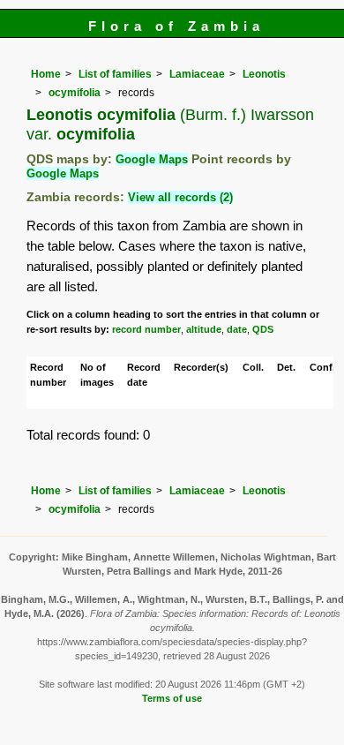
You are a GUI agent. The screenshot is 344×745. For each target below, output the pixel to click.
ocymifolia (75, 93)
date (237, 329)
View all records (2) (180, 197)
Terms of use (172, 698)
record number (146, 329)
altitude (203, 329)
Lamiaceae (197, 74)
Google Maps (152, 159)
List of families (115, 74)
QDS (262, 329)
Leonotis (264, 74)
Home (46, 74)
